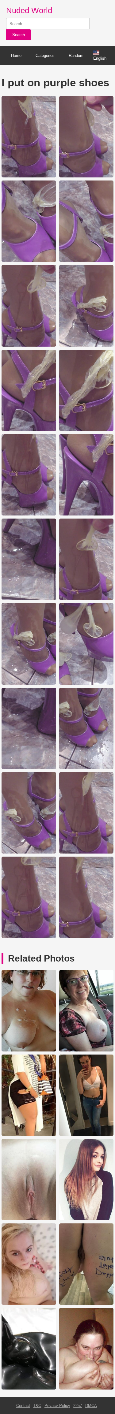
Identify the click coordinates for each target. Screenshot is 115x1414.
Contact (23, 1405)
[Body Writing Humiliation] (86, 1303)
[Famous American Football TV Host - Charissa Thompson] (29, 1219)
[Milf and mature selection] (29, 1050)
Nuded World (29, 10)
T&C (37, 1405)
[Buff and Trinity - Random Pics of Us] (86, 1388)
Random (76, 55)
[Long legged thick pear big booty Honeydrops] (29, 1134)
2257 (77, 1405)
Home (16, 55)
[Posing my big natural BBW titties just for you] (29, 1303)
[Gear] (29, 1388)
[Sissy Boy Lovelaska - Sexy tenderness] (86, 1219)
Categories (45, 55)
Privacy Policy (57, 1405)
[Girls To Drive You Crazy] (86, 1050)
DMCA (91, 1405)
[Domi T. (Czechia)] (86, 1134)
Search (18, 34)
